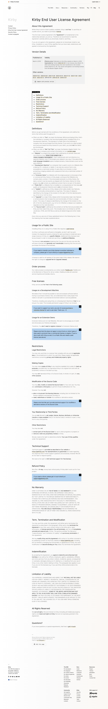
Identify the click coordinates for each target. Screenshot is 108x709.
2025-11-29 (52, 75)
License (78, 695)
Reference (79, 670)
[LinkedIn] (15, 676)
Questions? (40, 122)
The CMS (50, 8)
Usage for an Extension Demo (43, 317)
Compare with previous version (45, 81)
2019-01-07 (63, 77)
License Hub (92, 677)
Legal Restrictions (39, 350)
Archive (78, 679)
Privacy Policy (12, 28)
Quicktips (79, 674)
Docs (57, 8)
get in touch (72, 626)
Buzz (90, 674)
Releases (66, 685)
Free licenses (40, 102)
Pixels (90, 676)
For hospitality (67, 681)
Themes (91, 670)
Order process (41, 99)
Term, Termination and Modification (48, 113)
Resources (64, 8)
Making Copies (37, 363)
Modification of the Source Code (44, 381)
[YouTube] (16, 676)
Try (88, 8)
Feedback (66, 686)
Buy (95, 8)
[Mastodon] (10, 676)
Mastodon (66, 699)
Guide (78, 669)
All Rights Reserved (43, 119)
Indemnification (41, 115)
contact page (71, 151)
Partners (82, 8)
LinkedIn (66, 701)
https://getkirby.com (38, 451)
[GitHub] (8, 676)
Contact (10, 26)
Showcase (66, 683)
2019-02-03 (55, 77)
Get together (67, 692)
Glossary (79, 677)
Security (79, 692)
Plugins (91, 669)
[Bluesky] (12, 676)
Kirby (12, 19)
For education (67, 679)
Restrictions (40, 104)
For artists (66, 676)
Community (73, 8)
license (59, 31)
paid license (70, 229)
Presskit (78, 697)
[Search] (99, 8)
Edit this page (40, 645)
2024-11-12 (67, 75)
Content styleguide (13, 34)
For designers (67, 670)
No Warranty (40, 110)
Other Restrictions (39, 425)
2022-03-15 (61, 63)
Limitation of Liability (43, 117)
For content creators (69, 672)
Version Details (39, 52)
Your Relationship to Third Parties (45, 412)
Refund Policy (41, 108)
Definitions (39, 95)
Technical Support (42, 106)
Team (78, 699)
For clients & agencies (69, 674)
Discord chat (67, 695)
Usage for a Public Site (44, 97)
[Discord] (19, 676)
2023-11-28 (74, 75)
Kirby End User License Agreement (18, 30)
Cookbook (79, 672)
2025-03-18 (59, 75)
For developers (67, 669)
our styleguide (41, 640)
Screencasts (80, 676)
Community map (68, 697)
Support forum (67, 694)
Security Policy (12, 32)
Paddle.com (69, 270)
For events (66, 677)
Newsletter (92, 672)
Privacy (78, 694)
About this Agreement (42, 26)
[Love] (91, 8)
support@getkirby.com (66, 252)
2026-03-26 (44, 75)
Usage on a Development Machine (45, 290)
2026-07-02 (36, 75)
